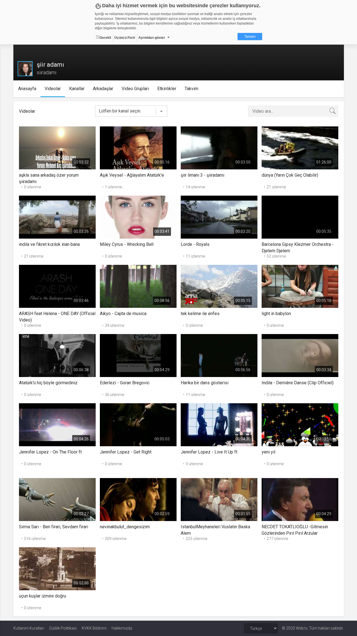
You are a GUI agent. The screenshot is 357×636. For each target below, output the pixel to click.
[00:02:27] (57, 499)
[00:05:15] (219, 286)
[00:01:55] (219, 499)
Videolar (53, 88)
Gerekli (105, 38)
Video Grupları (135, 88)
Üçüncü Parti (124, 38)
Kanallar (77, 88)
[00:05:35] (300, 216)
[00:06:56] (219, 355)
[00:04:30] (219, 424)
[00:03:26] (57, 216)
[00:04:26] (57, 424)
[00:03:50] (219, 147)
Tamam (249, 37)
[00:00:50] (300, 424)
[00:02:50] (57, 568)
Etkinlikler (166, 88)
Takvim (191, 88)
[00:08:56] (138, 286)
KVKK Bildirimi (94, 628)
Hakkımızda (122, 628)
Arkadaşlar (103, 88)
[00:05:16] (138, 147)
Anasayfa (27, 88)
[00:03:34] (300, 355)
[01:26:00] (300, 147)
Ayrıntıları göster (151, 38)
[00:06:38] (57, 355)
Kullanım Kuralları (28, 628)
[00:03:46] (57, 286)
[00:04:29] (138, 355)
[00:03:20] (219, 216)
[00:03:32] (57, 147)
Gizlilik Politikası (63, 628)
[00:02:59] (138, 499)
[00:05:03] (138, 424)
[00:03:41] (138, 216)
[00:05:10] (300, 286)
